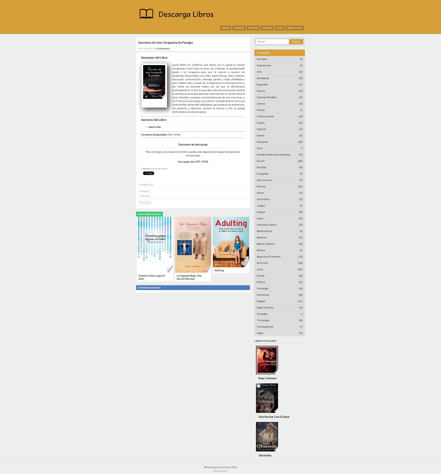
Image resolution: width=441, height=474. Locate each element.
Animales (262, 59)
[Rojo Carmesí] (267, 375)
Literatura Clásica (266, 224)
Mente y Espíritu (295, 28)
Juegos (261, 205)
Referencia (263, 294)
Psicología (253, 28)
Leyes (260, 218)
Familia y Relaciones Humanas (273, 154)
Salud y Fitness (265, 307)
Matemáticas (264, 231)
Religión (225, 28)
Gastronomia (264, 180)
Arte (259, 71)
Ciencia (261, 91)
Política (261, 282)
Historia (261, 186)
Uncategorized (265, 326)
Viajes (260, 333)
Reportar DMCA (220, 471)
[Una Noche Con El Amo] (267, 413)
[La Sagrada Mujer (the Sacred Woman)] (193, 245)
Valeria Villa (154, 127)
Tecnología (263, 320)
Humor (260, 193)
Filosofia (261, 167)
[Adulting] (231, 242)
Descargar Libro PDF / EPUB (193, 161)
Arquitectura (264, 65)
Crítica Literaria (265, 116)
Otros (260, 269)
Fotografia (262, 173)
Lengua (261, 212)
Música (261, 250)
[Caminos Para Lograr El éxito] (155, 245)
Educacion (267, 28)
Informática (263, 199)
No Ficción (262, 263)
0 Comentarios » (162, 49)
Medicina (262, 237)
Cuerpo (280, 28)
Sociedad (262, 314)
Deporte (261, 129)
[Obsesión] (267, 452)
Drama (260, 135)
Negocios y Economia (268, 256)
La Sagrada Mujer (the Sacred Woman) (189, 277)
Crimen (261, 110)
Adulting (219, 270)
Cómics (261, 103)
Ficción (261, 161)
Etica (260, 148)
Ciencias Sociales (266, 97)
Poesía (260, 275)
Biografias (262, 84)
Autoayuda (239, 28)
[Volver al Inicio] (178, 14)
